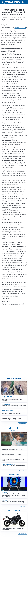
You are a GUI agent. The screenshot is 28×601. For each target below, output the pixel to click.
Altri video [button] (23, 506)
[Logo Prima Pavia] (14, 2)
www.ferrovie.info (20, 27)
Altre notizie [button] (22, 423)
